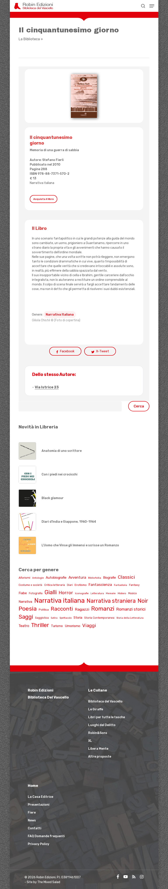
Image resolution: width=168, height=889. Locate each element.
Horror (66, 592)
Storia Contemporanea (99, 617)
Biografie (109, 578)
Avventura (77, 577)
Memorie (111, 593)
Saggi (26, 616)
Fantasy (134, 585)
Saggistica (42, 617)
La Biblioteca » (31, 39)
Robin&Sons (97, 733)
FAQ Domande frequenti (46, 836)
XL (90, 741)
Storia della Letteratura (130, 618)
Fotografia (35, 593)
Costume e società (30, 585)
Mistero (122, 593)
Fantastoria (120, 585)
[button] (151, 6)
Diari (70, 585)
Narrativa (25, 602)
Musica (132, 593)
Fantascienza (100, 585)
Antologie (38, 577)
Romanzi (102, 608)
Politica (44, 609)
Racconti (62, 609)
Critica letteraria (54, 585)
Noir (143, 600)
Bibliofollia (94, 577)
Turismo (57, 626)
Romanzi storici (130, 609)
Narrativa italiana (42, 183)
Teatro (24, 626)
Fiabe (23, 593)
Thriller (40, 625)
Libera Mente (98, 749)
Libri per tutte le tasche (106, 717)
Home (33, 786)
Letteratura (97, 593)
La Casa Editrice (40, 797)
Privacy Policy (38, 844)
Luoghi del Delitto (102, 725)
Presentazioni (38, 805)
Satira (54, 618)
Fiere (32, 812)
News (32, 820)
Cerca (139, 406)
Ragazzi (82, 609)
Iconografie (82, 593)
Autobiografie (56, 578)
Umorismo (72, 626)
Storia (78, 618)
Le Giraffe (95, 709)
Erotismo (81, 585)
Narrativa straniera (111, 600)
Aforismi (24, 577)
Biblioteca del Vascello (105, 701)
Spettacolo (66, 618)
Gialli (50, 592)
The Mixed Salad (48, 882)
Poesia (28, 608)
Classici (126, 577)
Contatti (34, 828)
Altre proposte (99, 756)
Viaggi (89, 625)
